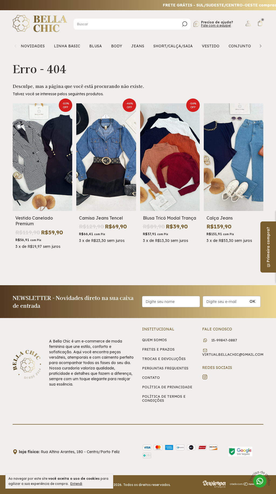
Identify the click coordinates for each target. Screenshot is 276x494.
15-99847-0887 (223, 340)
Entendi (76, 484)
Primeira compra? (268, 245)
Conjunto (240, 46)
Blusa (95, 46)
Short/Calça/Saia (173, 46)
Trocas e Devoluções (164, 359)
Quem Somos (154, 340)
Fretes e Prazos (158, 349)
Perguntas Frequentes (165, 368)
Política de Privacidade (167, 387)
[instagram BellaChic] (205, 377)
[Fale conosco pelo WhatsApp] (260, 480)
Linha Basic (67, 46)
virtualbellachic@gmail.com (232, 354)
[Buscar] (184, 24)
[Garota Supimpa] (214, 486)
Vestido (210, 46)
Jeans (137, 46)
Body (116, 46)
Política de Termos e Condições (163, 398)
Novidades (33, 46)
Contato (151, 378)
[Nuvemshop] (246, 484)
